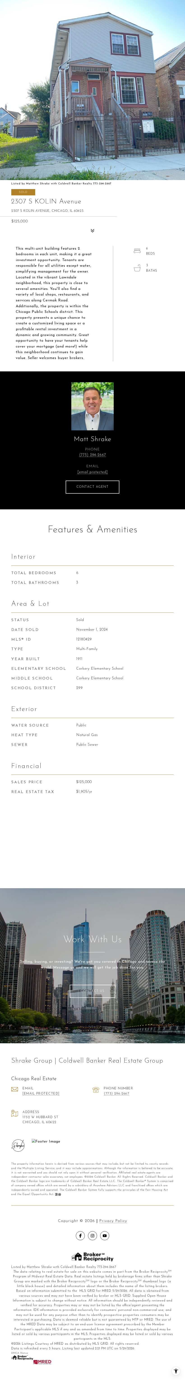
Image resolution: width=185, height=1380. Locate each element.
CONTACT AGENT (92, 487)
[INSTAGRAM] (92, 1235)
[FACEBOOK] (80, 1235)
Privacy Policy (113, 1221)
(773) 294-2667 (92, 455)
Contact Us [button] (92, 991)
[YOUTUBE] (104, 1235)
